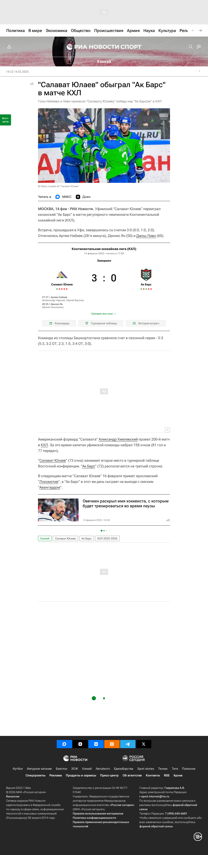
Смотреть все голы (102, 313)
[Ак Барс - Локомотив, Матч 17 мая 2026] (146, 289)
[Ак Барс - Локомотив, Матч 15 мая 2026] (143, 289)
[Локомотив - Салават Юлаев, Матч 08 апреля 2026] (59, 289)
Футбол (18, 769)
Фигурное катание (39, 769)
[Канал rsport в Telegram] (127, 744)
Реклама (55, 775)
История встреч (148, 323)
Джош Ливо (146, 235)
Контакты (153, 775)
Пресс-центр (109, 775)
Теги (175, 769)
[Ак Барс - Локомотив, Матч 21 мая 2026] (151, 289)
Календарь (62, 323)
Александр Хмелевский (118, 439)
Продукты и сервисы (81, 775)
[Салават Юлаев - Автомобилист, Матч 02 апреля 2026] (57, 289)
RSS (166, 775)
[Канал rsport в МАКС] (64, 744)
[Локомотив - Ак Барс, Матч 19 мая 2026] (148, 289)
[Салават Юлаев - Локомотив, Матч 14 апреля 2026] (66, 289)
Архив (177, 775)
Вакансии (12, 796)
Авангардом (49, 487)
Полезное (188, 769)
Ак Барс (88, 466)
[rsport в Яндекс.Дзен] (80, 744)
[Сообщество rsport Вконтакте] (96, 744)
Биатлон (61, 769)
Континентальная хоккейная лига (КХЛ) (104, 249)
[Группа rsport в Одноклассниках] (112, 744)
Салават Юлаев (52, 460)
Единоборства (123, 769)
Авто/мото (103, 769)
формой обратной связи (155, 826)
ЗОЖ (74, 769)
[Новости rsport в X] (143, 744)
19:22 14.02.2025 (17, 71)
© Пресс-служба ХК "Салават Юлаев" (58, 186)
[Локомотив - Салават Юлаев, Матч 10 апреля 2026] (62, 289)
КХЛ (44, 445)
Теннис (163, 769)
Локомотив (48, 481)
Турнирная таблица (104, 323)
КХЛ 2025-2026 (107, 538)
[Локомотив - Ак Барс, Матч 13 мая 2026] (141, 289)
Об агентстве (132, 775)
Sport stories (145, 769)
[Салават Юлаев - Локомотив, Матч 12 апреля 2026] (64, 289)
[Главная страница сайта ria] (90, 47)
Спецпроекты (35, 775)
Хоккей (44, 538)
